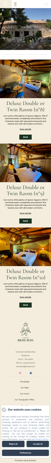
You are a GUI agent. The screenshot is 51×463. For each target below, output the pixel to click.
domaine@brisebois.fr (25, 366)
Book (25, 137)
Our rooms (24, 394)
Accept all (37, 444)
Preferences (25, 453)
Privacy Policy (41, 439)
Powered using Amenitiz (25, 460)
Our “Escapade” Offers (24, 400)
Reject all (13, 444)
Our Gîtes (25, 388)
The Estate (24, 382)
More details (25, 129)
